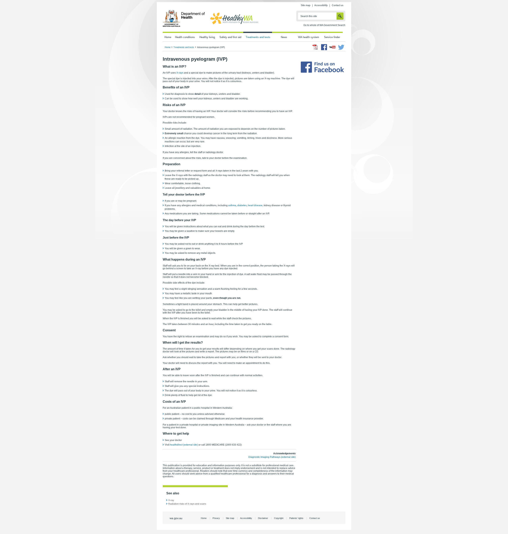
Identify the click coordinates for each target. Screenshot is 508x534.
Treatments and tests (258, 37)
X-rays (179, 72)
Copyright (278, 518)
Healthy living (207, 37)
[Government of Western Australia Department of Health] (184, 26)
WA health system (308, 37)
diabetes (242, 205)
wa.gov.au (176, 518)
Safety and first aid (230, 37)
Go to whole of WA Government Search (324, 25)
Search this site (308, 16)
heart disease (255, 205)
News (284, 37)
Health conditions (185, 37)
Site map (305, 5)
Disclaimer (263, 518)
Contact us (337, 5)
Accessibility (321, 5)
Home (168, 37)
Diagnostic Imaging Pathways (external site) (272, 457)
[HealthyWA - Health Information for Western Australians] (234, 24)
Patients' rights (296, 518)
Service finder (332, 37)
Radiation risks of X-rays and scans (187, 503)
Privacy (216, 518)
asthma (232, 205)
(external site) (184, 444)
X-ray (171, 500)
